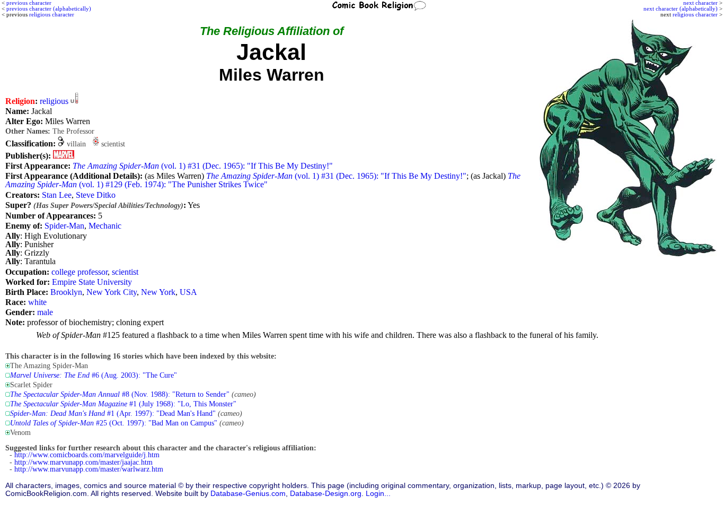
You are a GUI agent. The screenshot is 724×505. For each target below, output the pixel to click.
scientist (125, 271)
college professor (79, 271)
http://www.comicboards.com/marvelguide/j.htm (87, 455)
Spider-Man (64, 225)
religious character (695, 14)
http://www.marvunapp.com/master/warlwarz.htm (88, 469)
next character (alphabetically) (680, 8)
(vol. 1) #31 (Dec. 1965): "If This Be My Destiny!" (203, 165)
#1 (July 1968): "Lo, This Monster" (123, 404)
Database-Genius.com (248, 494)
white (37, 302)
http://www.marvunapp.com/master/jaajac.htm (83, 462)
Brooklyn (66, 292)
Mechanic (105, 225)
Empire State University (92, 281)
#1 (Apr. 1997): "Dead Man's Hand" (113, 413)
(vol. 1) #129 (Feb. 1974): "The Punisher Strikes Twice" (262, 180)
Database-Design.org (325, 494)
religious (54, 101)
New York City (111, 292)
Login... (378, 494)
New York (158, 292)
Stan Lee (57, 194)
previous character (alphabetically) (48, 8)
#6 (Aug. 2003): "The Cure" (93, 375)
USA (188, 292)
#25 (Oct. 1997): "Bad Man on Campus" (113, 423)
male (45, 312)
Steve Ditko (96, 194)
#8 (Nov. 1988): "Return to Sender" (119, 394)
